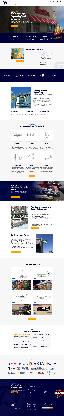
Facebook (45, 390)
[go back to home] (13, 405)
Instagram (45, 391)
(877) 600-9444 (52, 1)
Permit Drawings (29, 408)
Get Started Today (14, 392)
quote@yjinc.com (32, 386)
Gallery (33, 408)
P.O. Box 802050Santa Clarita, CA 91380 (47, 385)
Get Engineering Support (15, 252)
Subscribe (51, 407)
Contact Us (34, 409)
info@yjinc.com (61, 1)
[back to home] (5, 3)
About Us (34, 406)
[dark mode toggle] (62, 4)
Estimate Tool (34, 404)
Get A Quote (31, 175)
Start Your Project (34, 227)
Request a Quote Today (15, 197)
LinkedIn (45, 392)
